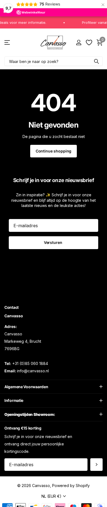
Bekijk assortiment (7, 42)
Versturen (53, 242)
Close (53, 386)
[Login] (78, 42)
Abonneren (96, 464)
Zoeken (97, 61)
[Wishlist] (89, 42)
